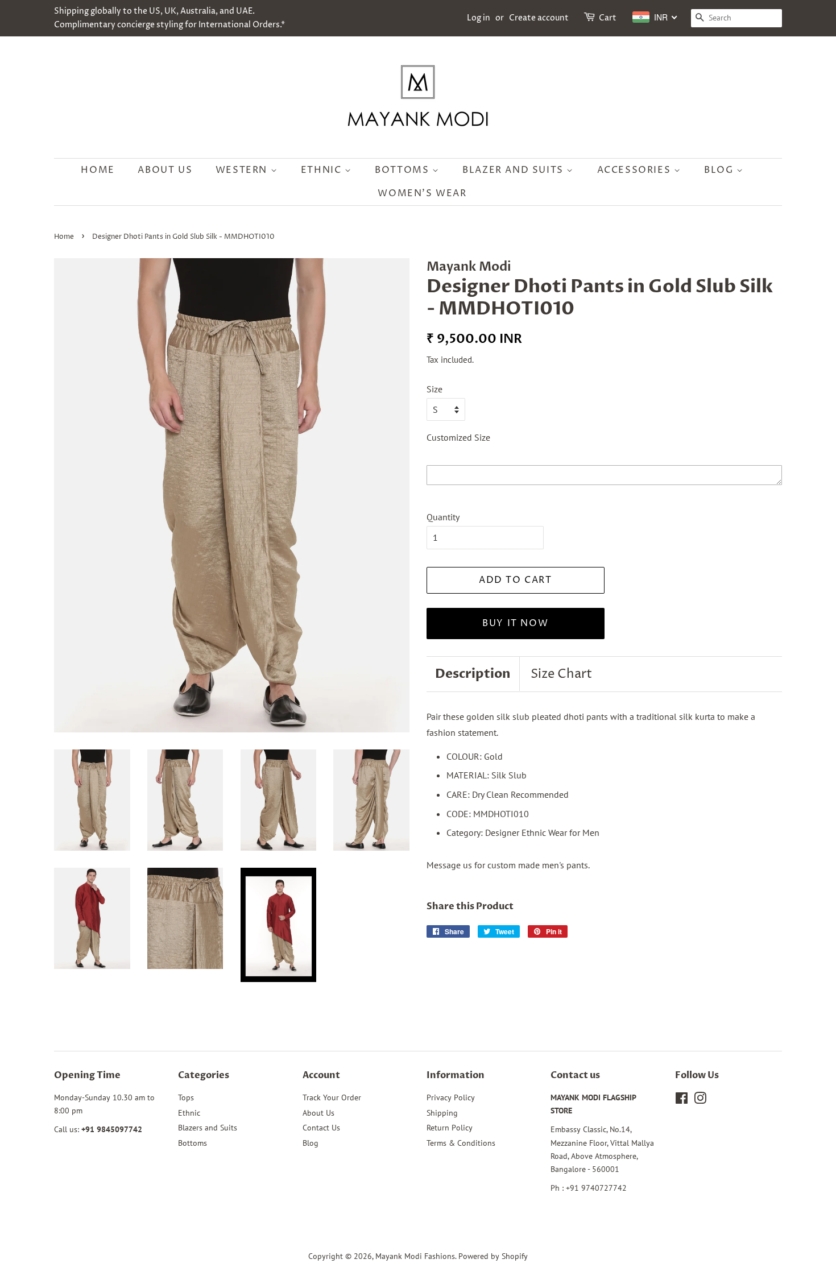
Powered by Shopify (493, 1256)
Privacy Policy (451, 1097)
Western (243, 170)
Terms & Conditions (461, 1143)
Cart (607, 18)
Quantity (443, 517)
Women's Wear (422, 193)
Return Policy (450, 1127)
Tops (186, 1097)
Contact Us (321, 1127)
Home (97, 170)
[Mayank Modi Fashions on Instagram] (700, 1100)
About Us (165, 170)
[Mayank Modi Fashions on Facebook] (681, 1100)
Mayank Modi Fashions (415, 1256)
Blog (720, 170)
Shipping (442, 1113)
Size (434, 389)
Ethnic (323, 170)
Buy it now (515, 623)
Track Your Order (332, 1097)
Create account (539, 18)
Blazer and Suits (514, 170)
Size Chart (561, 674)
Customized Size (458, 437)
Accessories (635, 170)
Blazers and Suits (207, 1127)
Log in (478, 18)
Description (473, 673)
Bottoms (403, 170)
